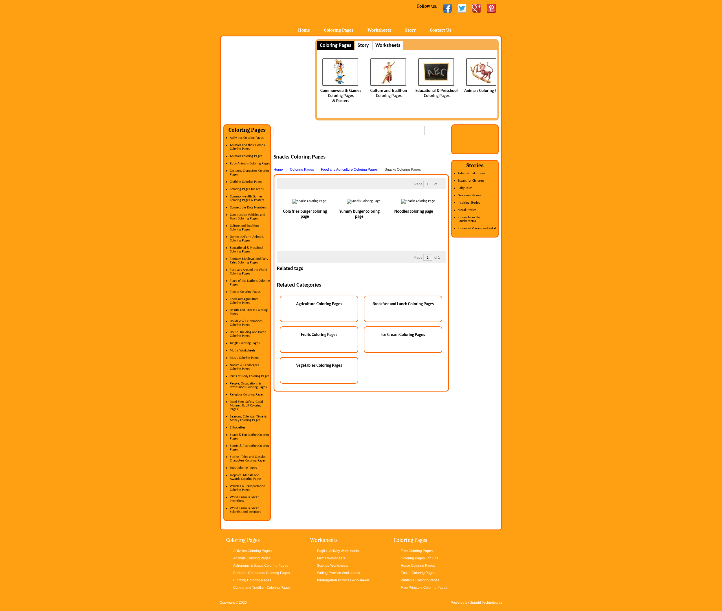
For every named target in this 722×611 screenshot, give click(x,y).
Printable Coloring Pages (420, 580)
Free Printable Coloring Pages (424, 588)
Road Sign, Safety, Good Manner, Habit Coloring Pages (246, 405)
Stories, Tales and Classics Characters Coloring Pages (248, 458)
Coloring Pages (338, 30)
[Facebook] (447, 8)
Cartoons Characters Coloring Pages (261, 573)
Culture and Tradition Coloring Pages (244, 227)
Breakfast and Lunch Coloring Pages (403, 304)
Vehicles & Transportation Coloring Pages (247, 488)
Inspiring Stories (469, 203)
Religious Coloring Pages (247, 394)
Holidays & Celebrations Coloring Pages (246, 323)
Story (410, 30)
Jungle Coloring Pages (245, 343)
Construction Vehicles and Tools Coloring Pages (247, 216)
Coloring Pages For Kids (419, 558)
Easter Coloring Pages (418, 573)
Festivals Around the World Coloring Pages (248, 271)
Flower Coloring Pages (245, 292)
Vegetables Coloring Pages (319, 366)
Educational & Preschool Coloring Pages (246, 249)
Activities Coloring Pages (247, 138)
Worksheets (379, 30)
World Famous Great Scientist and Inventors (245, 510)
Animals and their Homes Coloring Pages (247, 147)
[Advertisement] (270, 78)
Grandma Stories (469, 195)
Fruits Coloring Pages (319, 335)
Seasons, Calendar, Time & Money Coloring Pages (248, 418)
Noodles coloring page (413, 212)
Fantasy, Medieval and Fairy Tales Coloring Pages (249, 260)
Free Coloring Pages (417, 551)
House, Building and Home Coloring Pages (248, 334)
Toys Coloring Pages (243, 468)
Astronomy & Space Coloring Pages (260, 566)
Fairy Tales (465, 188)
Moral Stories (467, 210)
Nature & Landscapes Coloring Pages (244, 367)
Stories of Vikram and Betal (477, 228)
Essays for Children (471, 181)
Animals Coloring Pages (484, 91)
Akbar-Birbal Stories (471, 173)
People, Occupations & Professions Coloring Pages (248, 385)
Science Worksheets (332, 566)
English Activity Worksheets (338, 551)
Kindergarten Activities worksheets (343, 580)
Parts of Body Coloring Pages (249, 376)
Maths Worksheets (243, 350)
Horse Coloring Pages (418, 566)
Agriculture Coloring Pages (319, 304)
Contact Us (440, 30)
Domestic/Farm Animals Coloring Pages (247, 238)
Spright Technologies (486, 603)
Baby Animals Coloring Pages (250, 163)
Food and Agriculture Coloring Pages (244, 301)
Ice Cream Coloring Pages (403, 335)
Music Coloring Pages (244, 358)
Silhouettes (237, 427)
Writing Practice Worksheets (338, 573)
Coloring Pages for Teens (247, 189)
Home (264, 16)
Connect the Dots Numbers (248, 207)
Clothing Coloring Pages (246, 182)
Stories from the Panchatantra (469, 219)
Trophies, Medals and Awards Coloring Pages (245, 477)
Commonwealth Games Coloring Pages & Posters (340, 96)
